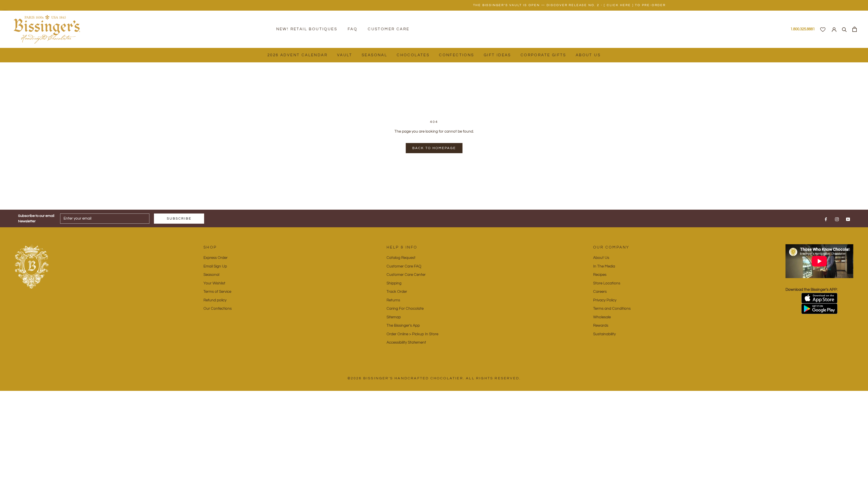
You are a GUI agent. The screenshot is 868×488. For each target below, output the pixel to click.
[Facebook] (826, 219)
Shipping (394, 283)
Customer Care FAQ (404, 266)
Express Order (215, 258)
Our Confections (217, 309)
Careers (600, 292)
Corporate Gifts (543, 55)
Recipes (599, 275)
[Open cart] (854, 29)
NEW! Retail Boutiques (306, 29)
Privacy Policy (604, 300)
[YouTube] (848, 219)
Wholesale (602, 317)
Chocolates (413, 55)
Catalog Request (401, 258)
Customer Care (388, 29)
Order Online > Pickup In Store (412, 334)
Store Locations (606, 283)
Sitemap (394, 317)
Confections (456, 55)
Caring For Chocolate (405, 309)
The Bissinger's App (403, 326)
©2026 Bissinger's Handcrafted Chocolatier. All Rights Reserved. (434, 378)
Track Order (397, 292)
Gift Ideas (497, 55)
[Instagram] (837, 219)
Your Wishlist (214, 283)
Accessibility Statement (406, 342)
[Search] (844, 29)
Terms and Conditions (612, 309)
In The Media (604, 266)
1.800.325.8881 (802, 29)
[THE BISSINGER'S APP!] (819, 298)
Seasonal (374, 55)
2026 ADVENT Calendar (297, 55)
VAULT (344, 55)
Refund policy (214, 300)
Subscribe (179, 218)
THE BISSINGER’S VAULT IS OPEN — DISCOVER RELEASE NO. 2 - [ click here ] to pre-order (434, 5)
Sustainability (604, 334)
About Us (588, 55)
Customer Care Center (406, 275)
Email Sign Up (215, 266)
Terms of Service (217, 292)
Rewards (600, 326)
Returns (393, 300)
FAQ (352, 29)
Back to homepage (434, 148)
